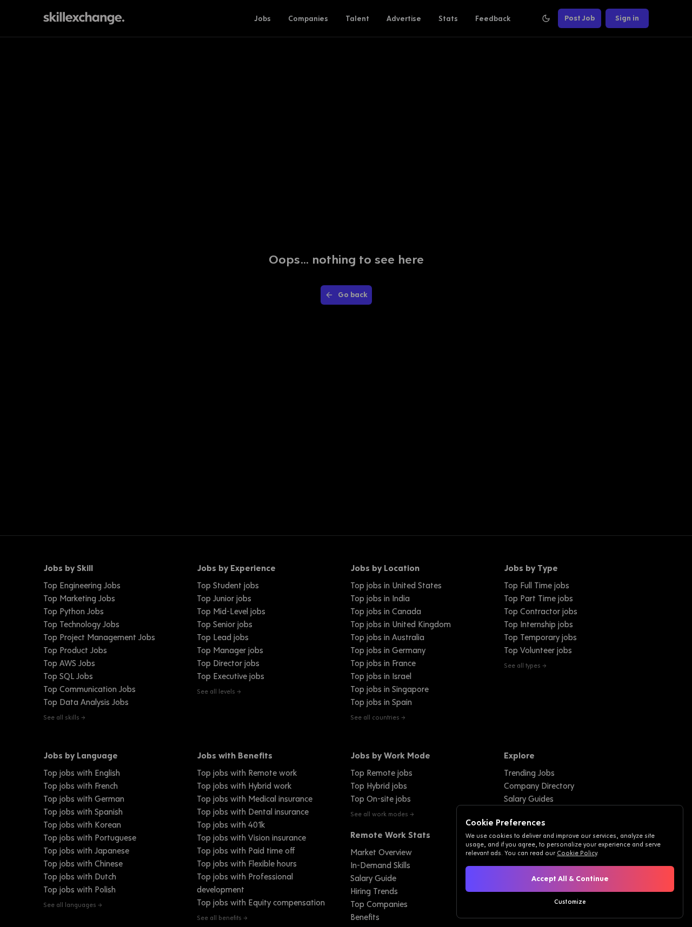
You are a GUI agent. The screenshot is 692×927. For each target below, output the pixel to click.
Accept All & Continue (570, 878)
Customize (570, 901)
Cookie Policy (577, 853)
